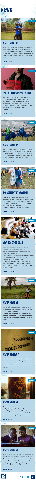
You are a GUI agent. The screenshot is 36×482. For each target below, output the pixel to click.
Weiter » (33, 477)
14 (28, 477)
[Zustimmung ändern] (3, 476)
